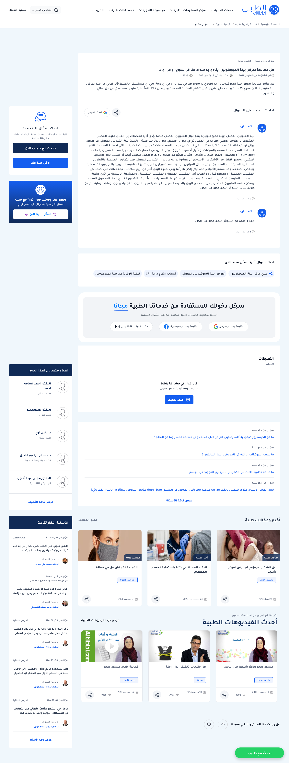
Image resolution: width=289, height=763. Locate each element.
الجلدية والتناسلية (40, 483)
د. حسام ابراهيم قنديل (35, 455)
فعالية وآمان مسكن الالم (121, 667)
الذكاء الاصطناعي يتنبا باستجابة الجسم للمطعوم (179, 569)
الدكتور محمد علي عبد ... (47, 564)
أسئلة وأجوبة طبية (246, 24)
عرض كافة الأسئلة (179, 500)
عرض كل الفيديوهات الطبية (100, 620)
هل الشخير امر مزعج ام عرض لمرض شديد (251, 569)
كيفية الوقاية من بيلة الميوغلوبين (117, 273)
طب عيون (45, 415)
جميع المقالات (88, 520)
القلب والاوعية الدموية (38, 460)
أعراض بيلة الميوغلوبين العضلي (203, 273)
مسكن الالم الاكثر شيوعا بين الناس (248, 667)
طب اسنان (44, 393)
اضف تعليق (176, 399)
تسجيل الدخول (18, 10)
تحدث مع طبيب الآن (40, 148)
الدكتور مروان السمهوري (46, 647)
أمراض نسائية (20, 620)
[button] (223, 10)
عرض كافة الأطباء (40, 501)
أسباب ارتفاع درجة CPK (161, 273)
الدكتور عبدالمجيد (39, 409)
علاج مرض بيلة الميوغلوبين (249, 273)
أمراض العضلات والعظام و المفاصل (49, 580)
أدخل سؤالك (41, 162)
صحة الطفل (19, 537)
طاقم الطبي (247, 126)
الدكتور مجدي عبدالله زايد (34, 478)
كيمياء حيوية (223, 24)
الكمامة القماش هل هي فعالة (117, 567)
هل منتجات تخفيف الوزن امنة (186, 667)
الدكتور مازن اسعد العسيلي (45, 607)
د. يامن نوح (43, 432)
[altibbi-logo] (261, 10)
